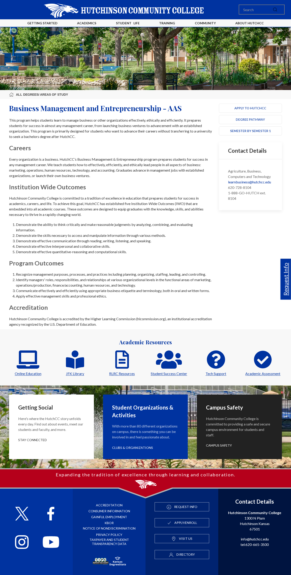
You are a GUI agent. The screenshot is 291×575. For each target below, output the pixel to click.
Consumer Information (109, 511)
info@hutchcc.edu (255, 539)
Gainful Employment (109, 517)
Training (167, 23)
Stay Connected (32, 440)
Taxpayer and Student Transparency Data (109, 542)
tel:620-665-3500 (255, 544)
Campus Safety (219, 445)
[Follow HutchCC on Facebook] (50, 514)
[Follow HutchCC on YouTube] (51, 542)
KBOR (109, 523)
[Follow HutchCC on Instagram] (22, 542)
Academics (86, 23)
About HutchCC (249, 23)
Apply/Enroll (185, 523)
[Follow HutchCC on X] (22, 514)
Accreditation (109, 505)
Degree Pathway (250, 119)
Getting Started (42, 23)
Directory (185, 554)
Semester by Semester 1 (250, 131)
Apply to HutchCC (250, 108)
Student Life (128, 23)
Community (205, 23)
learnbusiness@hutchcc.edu (249, 182)
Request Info (285, 279)
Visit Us (185, 538)
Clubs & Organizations (132, 448)
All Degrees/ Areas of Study (42, 94)
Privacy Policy (109, 535)
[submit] (275, 10)
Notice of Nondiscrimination (109, 528)
